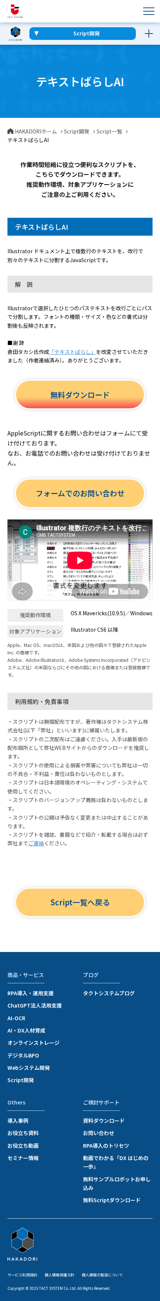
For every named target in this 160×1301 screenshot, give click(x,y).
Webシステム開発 (28, 1067)
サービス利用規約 (22, 1275)
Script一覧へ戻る (80, 902)
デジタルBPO (23, 1055)
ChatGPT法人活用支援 (34, 1005)
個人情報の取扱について (102, 1275)
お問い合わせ (98, 1133)
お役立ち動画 (23, 1145)
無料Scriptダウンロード (112, 1200)
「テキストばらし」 (72, 351)
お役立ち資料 (23, 1133)
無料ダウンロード (80, 394)
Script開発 (20, 1080)
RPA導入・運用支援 (30, 993)
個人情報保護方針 (59, 1275)
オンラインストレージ (33, 1042)
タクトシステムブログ (109, 993)
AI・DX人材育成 (26, 1030)
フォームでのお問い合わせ (80, 493)
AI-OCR (16, 1018)
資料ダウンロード (104, 1120)
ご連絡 (36, 843)
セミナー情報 (23, 1158)
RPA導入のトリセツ (106, 1145)
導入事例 (17, 1120)
